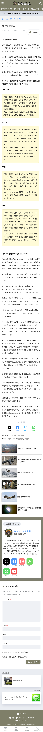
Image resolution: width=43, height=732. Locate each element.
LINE (6, 575)
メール (6, 634)
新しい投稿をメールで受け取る (16, 657)
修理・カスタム (22, 720)
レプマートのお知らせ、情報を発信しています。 (21, 13)
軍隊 (27, 439)
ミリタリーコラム (18, 436)
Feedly (30, 565)
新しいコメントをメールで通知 (16, 652)
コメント (7, 599)
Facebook (14, 565)
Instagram (22, 565)
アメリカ (12, 439)
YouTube (14, 575)
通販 (12, 718)
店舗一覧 (21, 718)
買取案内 (30, 718)
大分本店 (36, 9)
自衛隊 (20, 439)
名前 (5, 625)
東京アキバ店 (7, 9)
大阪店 (18, 9)
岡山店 (26, 9)
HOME (22, 713)
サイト (5, 643)
